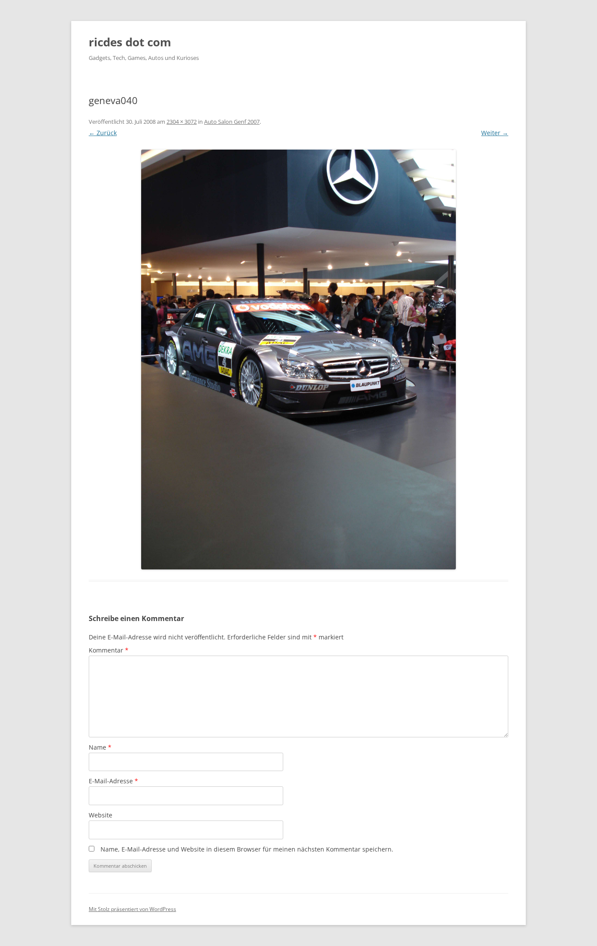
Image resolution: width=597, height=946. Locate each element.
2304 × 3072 (182, 122)
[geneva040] (298, 359)
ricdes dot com (130, 42)
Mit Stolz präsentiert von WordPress (132, 909)
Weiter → (494, 133)
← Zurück (103, 133)
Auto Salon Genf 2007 (232, 122)
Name (100, 747)
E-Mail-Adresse (113, 781)
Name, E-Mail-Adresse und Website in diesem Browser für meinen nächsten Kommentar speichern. (247, 849)
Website (100, 815)
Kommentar (108, 650)
